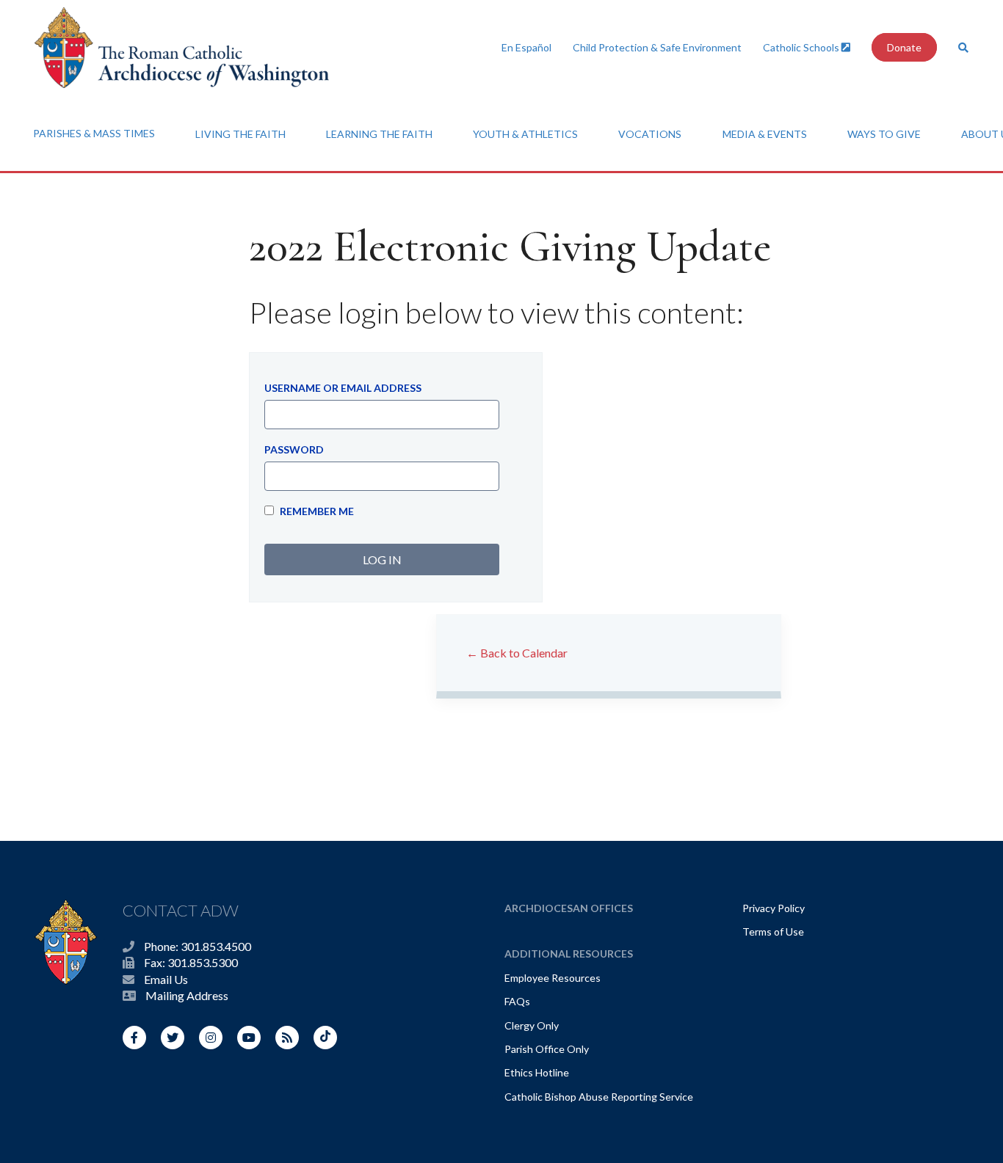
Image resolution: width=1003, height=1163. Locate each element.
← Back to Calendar (517, 653)
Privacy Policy (773, 908)
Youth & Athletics (525, 134)
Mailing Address (186, 995)
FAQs (517, 1001)
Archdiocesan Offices (568, 908)
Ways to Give (884, 134)
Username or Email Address (342, 388)
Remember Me (316, 511)
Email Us (166, 979)
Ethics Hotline (536, 1072)
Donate (904, 47)
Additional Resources (568, 953)
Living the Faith (240, 134)
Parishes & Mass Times (94, 133)
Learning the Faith (379, 134)
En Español (526, 47)
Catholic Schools (802, 47)
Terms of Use (773, 931)
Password (294, 449)
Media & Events (765, 134)
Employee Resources (552, 977)
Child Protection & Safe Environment (657, 47)
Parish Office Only (546, 1049)
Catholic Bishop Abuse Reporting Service (598, 1096)
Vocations (649, 134)
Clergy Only (531, 1025)
